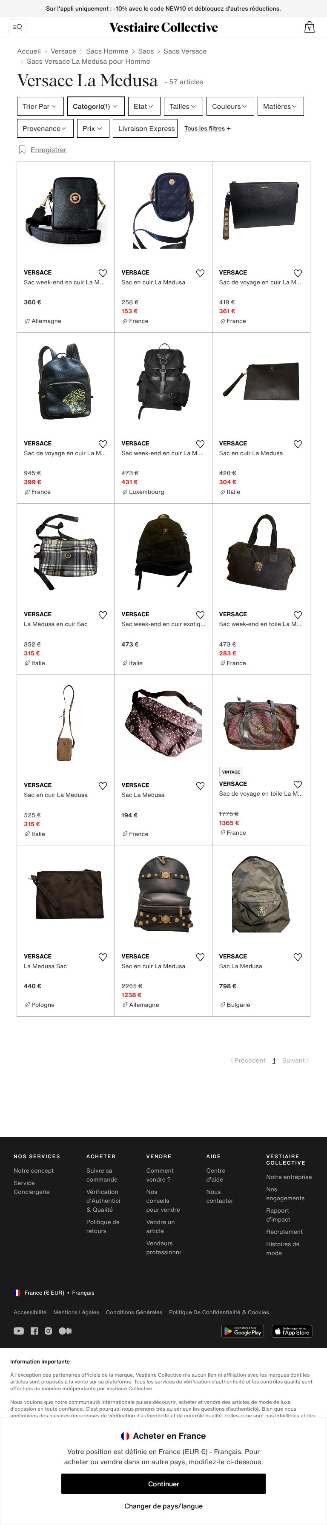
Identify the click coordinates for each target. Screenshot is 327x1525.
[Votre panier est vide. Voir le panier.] (310, 27)
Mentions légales (76, 1312)
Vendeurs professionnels (166, 1248)
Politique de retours (103, 1227)
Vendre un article (160, 1227)
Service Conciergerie (32, 1187)
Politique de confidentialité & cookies (219, 1312)
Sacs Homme (107, 51)
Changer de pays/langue (163, 1506)
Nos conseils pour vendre (163, 1201)
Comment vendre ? (160, 1175)
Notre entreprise (289, 1177)
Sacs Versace (185, 51)
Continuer (163, 1484)
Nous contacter (219, 1196)
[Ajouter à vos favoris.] (103, 273)
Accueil (29, 51)
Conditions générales (134, 1312)
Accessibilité (30, 1312)
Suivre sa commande (102, 1175)
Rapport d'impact (278, 1215)
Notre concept (34, 1170)
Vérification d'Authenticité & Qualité (106, 1201)
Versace (63, 51)
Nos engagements (285, 1194)
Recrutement (284, 1231)
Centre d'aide (215, 1175)
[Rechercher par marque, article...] (17, 27)
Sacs (146, 51)
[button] (310, 27)
